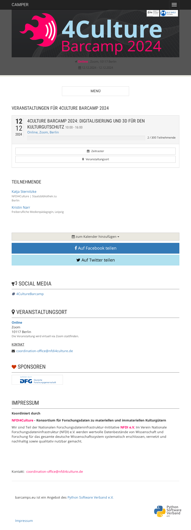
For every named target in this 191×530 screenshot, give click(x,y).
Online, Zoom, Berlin (43, 132)
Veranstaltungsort (97, 159)
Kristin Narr (21, 207)
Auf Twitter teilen (97, 260)
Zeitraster (97, 151)
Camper (20, 4)
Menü (96, 91)
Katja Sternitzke (24, 191)
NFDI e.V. (127, 427)
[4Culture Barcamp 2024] (95, 33)
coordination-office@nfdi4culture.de (44, 351)
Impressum (24, 520)
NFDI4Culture (22, 420)
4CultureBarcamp (30, 294)
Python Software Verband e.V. (90, 497)
